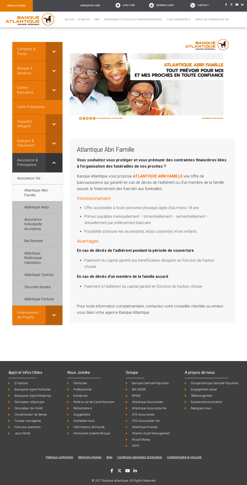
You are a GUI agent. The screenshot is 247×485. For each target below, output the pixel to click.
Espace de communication (212, 19)
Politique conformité (60, 457)
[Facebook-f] (226, 4)
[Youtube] (237, 4)
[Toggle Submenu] (54, 51)
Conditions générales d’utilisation (139, 457)
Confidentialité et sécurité (184, 457)
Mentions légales (90, 457)
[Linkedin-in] (242, 4)
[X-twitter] (231, 4)
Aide (109, 457)
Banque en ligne (90, 5)
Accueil (70, 19)
